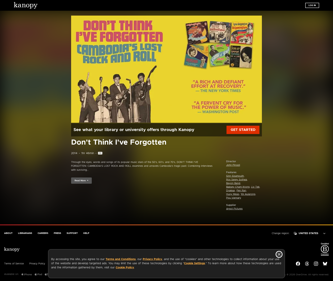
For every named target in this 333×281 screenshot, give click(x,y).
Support (72, 233)
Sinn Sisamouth (235, 176)
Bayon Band (233, 183)
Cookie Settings (194, 263)
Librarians (25, 233)
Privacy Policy (152, 259)
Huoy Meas (232, 194)
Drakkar (230, 190)
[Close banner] (279, 254)
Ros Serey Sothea (236, 180)
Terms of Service (14, 263)
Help (86, 233)
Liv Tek (255, 187)
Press (57, 233)
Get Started (243, 130)
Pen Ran (241, 190)
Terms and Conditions (121, 259)
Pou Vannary (233, 198)
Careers (43, 233)
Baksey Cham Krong (238, 187)
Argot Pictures (234, 209)
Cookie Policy (125, 267)
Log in (312, 5)
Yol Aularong (248, 194)
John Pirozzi (233, 165)
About (8, 233)
